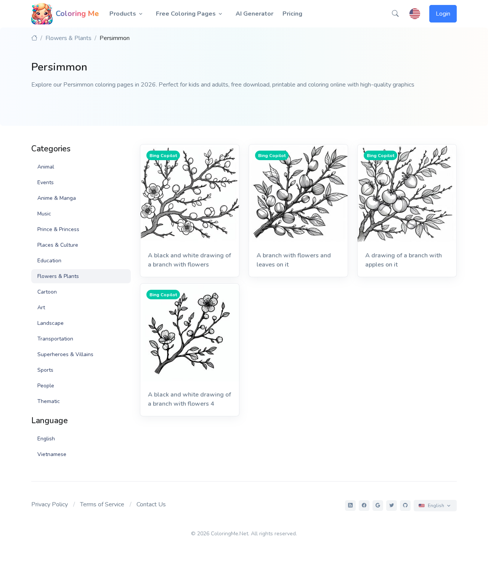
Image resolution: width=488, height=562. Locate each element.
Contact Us (151, 504)
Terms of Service (102, 504)
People (45, 385)
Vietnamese (51, 454)
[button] (395, 13)
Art (41, 307)
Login (443, 14)
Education (49, 260)
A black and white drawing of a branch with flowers (189, 260)
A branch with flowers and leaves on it (294, 260)
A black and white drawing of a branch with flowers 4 (189, 399)
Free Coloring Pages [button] (186, 14)
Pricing (292, 14)
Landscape (50, 323)
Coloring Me (77, 13)
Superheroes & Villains (65, 354)
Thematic (48, 401)
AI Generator (254, 14)
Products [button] (122, 14)
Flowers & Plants (68, 38)
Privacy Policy (49, 504)
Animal (45, 166)
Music (44, 213)
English (46, 438)
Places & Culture (57, 245)
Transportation (55, 338)
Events (45, 182)
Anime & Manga (56, 198)
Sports (45, 370)
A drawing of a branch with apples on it (403, 260)
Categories (51, 148)
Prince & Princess (58, 229)
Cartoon (47, 291)
